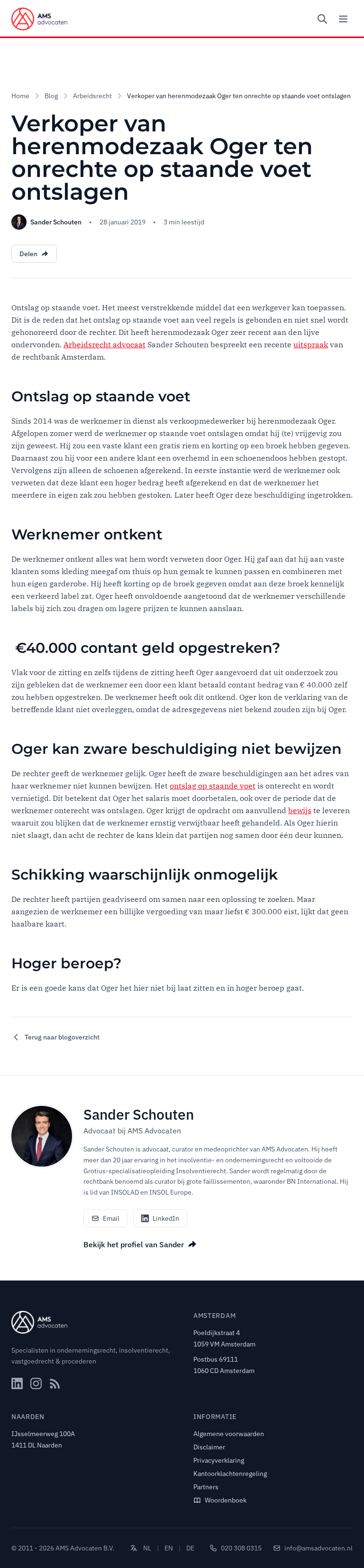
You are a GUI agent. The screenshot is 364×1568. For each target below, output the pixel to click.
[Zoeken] (322, 18)
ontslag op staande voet (212, 785)
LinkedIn (166, 1218)
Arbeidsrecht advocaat (105, 344)
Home (20, 96)
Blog (51, 96)
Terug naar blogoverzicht (62, 1037)
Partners (205, 1487)
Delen (28, 254)
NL (147, 1548)
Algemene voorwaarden (228, 1433)
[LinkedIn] (17, 1383)
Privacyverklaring (218, 1460)
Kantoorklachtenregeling (230, 1473)
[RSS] (55, 1383)
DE (190, 1548)
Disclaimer (209, 1447)
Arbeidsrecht (92, 96)
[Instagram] (36, 1383)
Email (111, 1218)
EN (168, 1548)
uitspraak (310, 344)
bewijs (299, 810)
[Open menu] (343, 18)
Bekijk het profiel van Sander (133, 1244)
